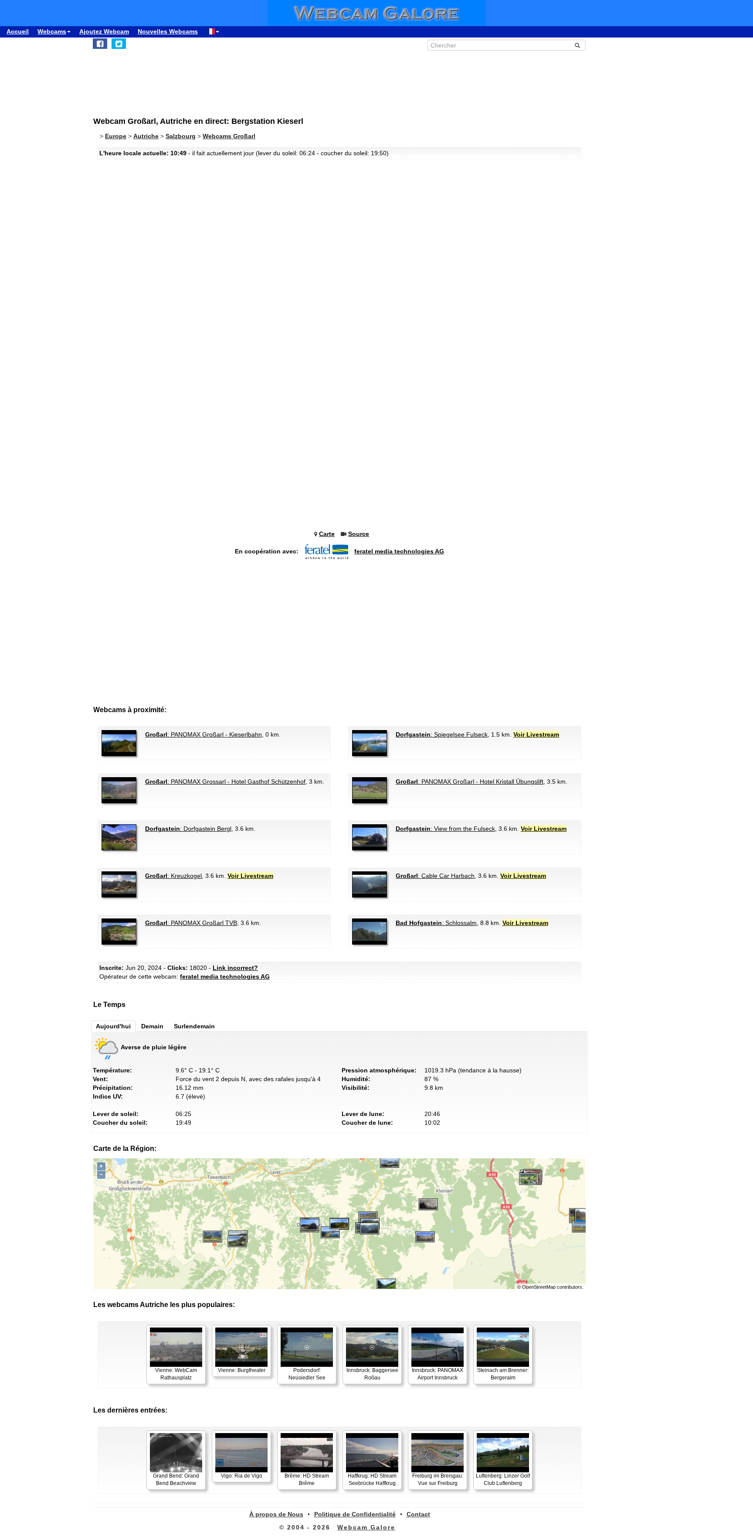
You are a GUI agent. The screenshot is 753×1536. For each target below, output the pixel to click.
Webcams (51, 31)
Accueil (18, 31)
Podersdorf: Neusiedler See (307, 1374)
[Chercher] (577, 45)
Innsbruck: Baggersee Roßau (372, 1374)
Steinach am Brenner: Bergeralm (503, 1374)
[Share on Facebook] (100, 43)
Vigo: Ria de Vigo (241, 1476)
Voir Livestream (536, 734)
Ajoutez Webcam (104, 31)
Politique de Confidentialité (355, 1514)
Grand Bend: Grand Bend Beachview (176, 1479)
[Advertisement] (306, 79)
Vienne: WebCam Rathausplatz (176, 1374)
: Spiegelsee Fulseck (442, 734)
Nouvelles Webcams (168, 31)
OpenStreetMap (539, 1287)
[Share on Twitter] (118, 43)
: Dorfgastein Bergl (188, 828)
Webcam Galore (366, 1527)
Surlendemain (194, 1026)
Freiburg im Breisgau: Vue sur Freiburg (437, 1479)
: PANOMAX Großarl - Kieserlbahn (203, 734)
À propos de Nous (276, 1514)
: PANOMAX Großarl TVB (191, 922)
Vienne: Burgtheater (241, 1370)
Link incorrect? (235, 967)
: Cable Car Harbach (435, 875)
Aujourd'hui (113, 1026)
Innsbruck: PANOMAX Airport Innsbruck (437, 1374)
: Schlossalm (436, 922)
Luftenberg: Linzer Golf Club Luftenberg (503, 1479)
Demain (152, 1026)
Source (358, 533)
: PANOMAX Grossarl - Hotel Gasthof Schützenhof (225, 781)
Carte (327, 533)
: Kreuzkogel (173, 875)
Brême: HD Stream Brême (307, 1479)
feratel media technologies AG (399, 551)
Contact (418, 1514)
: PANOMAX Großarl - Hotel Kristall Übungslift (469, 781)
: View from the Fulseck (445, 828)
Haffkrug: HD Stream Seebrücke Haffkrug (372, 1479)
